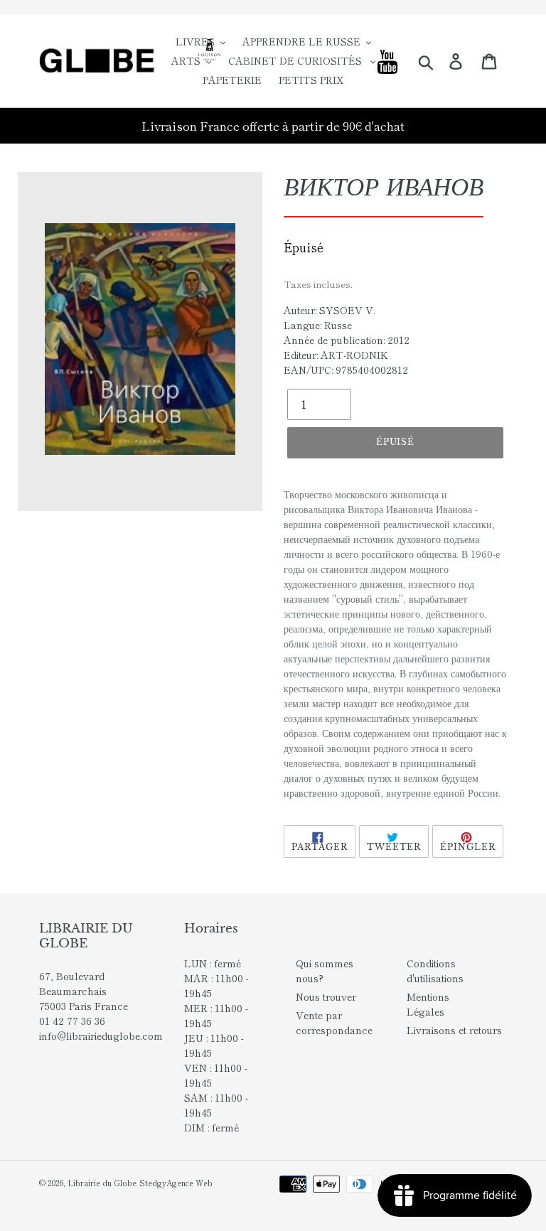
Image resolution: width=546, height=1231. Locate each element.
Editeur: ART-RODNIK (336, 355)
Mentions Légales (428, 1003)
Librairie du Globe (102, 1182)
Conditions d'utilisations (435, 970)
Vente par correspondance (334, 1022)
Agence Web (189, 1182)
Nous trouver (326, 996)
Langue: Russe (318, 325)
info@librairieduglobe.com (101, 1035)
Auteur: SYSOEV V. (329, 310)
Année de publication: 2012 (347, 340)
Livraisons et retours (454, 1030)
